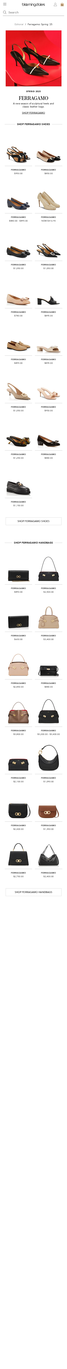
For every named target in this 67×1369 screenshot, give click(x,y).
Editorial (19, 24)
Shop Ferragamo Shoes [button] (33, 521)
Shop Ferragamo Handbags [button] (33, 892)
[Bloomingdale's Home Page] (33, 4)
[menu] (5, 4)
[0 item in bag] (62, 4)
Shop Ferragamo (33, 113)
